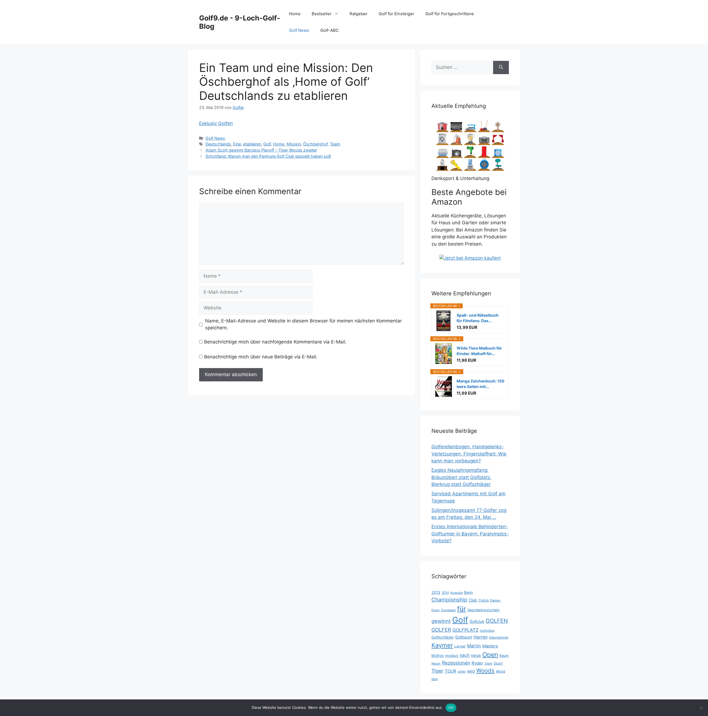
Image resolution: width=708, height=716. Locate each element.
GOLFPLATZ (465, 630)
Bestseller (322, 13)
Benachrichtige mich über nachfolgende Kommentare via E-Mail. (275, 342)
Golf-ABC (329, 30)
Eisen (435, 610)
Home (295, 13)
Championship (449, 599)
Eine (237, 144)
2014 (445, 593)
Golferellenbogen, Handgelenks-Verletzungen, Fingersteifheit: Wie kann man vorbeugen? (468, 454)
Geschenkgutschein (483, 610)
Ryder (477, 663)
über (434, 679)
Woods (485, 670)
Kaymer (442, 645)
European (448, 610)
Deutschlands (218, 144)
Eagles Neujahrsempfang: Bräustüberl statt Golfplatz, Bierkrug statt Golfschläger (461, 477)
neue (476, 655)
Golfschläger (442, 637)
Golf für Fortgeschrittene (449, 13)
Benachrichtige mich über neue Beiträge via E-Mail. (260, 357)
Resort (436, 663)
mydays (451, 655)
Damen (495, 600)
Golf (267, 144)
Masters (490, 646)
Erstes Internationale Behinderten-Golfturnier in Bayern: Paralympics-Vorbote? (470, 533)
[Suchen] (501, 67)
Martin (474, 646)
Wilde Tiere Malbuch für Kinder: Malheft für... (479, 351)
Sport (498, 663)
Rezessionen (456, 663)
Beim (468, 592)
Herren (480, 637)
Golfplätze (487, 630)
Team (335, 144)
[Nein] (701, 707)
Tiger (437, 671)
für (461, 609)
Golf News (299, 30)
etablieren (252, 144)
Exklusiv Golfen (216, 123)
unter (462, 671)
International (498, 637)
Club (473, 600)
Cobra (483, 600)
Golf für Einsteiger (396, 13)
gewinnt (441, 621)
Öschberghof (315, 144)
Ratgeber (359, 13)
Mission (294, 144)
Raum (504, 655)
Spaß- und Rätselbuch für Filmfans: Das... (478, 318)
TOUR (450, 671)
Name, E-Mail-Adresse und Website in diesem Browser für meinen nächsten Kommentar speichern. (303, 324)
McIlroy (437, 655)
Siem (488, 663)
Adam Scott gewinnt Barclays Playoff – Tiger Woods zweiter (261, 150)
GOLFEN (497, 621)
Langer (460, 646)
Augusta (456, 593)
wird (471, 671)
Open (490, 654)
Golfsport (463, 637)
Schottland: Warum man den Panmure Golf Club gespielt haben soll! (268, 156)
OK (451, 707)
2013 (435, 592)
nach (465, 655)
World (500, 671)
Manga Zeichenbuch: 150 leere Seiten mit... (480, 384)
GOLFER (441, 630)
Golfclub (477, 621)
